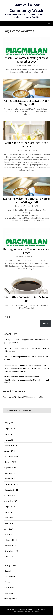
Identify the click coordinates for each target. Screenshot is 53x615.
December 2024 (11, 484)
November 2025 (11, 456)
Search (6, 317)
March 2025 (9, 473)
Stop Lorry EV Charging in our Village (29, 397)
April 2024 (8, 529)
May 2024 (8, 523)
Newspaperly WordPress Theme (26, 611)
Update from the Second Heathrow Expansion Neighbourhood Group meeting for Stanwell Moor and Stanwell (26, 380)
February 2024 (10, 540)
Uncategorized (10, 599)
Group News (9, 588)
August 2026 (9, 429)
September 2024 (11, 501)
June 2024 (8, 518)
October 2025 (10, 462)
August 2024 (9, 506)
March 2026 (9, 440)
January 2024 (10, 545)
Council (7, 571)
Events (7, 582)
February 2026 (10, 445)
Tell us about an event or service (18, 411)
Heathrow (8, 593)
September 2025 (11, 468)
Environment (9, 576)
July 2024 (8, 512)
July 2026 (8, 434)
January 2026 (10, 451)
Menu (47, 23)
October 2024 (10, 495)
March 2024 (9, 534)
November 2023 (11, 551)
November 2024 (11, 490)
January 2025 (10, 479)
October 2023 (10, 557)
